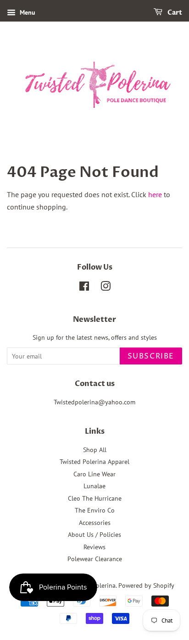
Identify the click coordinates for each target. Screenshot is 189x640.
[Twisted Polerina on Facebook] (84, 288)
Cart (174, 12)
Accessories (95, 523)
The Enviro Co (95, 510)
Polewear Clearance (94, 559)
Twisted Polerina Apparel (94, 462)
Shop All (94, 450)
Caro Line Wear (94, 474)
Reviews (94, 547)
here (155, 194)
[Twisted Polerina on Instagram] (105, 288)
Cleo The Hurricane (95, 498)
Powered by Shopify (146, 585)
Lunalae (94, 486)
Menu (26, 12)
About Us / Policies (94, 534)
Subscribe (151, 356)
